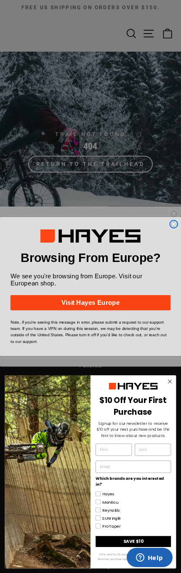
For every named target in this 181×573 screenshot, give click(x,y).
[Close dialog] (174, 224)
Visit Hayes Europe (90, 302)
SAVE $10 (133, 541)
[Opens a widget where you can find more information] (149, 558)
